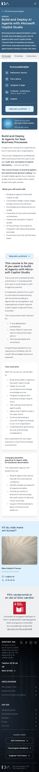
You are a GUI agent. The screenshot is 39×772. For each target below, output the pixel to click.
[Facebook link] (26, 642)
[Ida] (5, 3)
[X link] (21, 642)
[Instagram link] (35, 642)
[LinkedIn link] (31, 642)
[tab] (6, 56)
